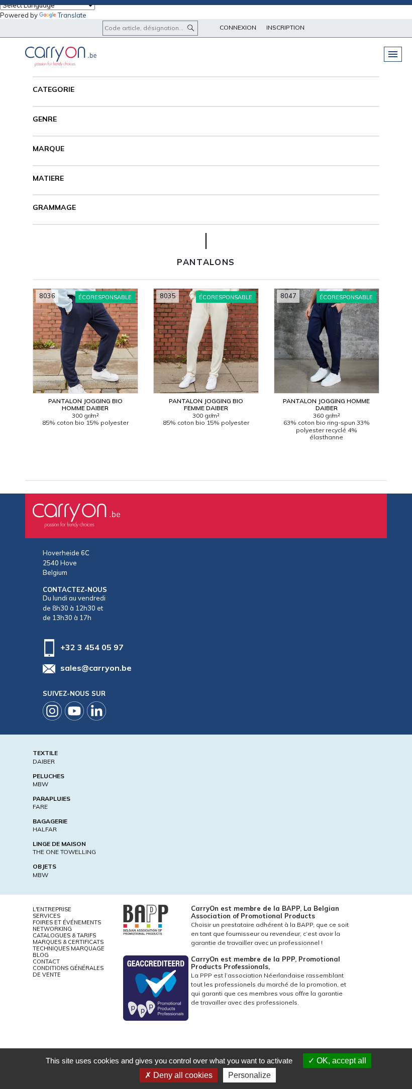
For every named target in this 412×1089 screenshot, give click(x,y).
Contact (46, 961)
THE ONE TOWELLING (64, 852)
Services (46, 915)
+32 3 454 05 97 (92, 647)
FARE (40, 806)
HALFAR (45, 829)
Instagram (52, 710)
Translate (72, 15)
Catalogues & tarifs (64, 935)
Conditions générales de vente (68, 971)
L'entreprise (52, 909)
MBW (40, 784)
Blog (41, 954)
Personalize (249, 1075)
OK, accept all (340, 1060)
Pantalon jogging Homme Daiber (326, 404)
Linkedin (96, 710)
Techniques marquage (69, 948)
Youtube (74, 710)
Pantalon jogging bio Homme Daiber (85, 404)
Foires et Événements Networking (67, 925)
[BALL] (145, 919)
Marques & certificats (68, 941)
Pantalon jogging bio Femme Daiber (206, 404)
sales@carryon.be (96, 668)
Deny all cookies (182, 1075)
